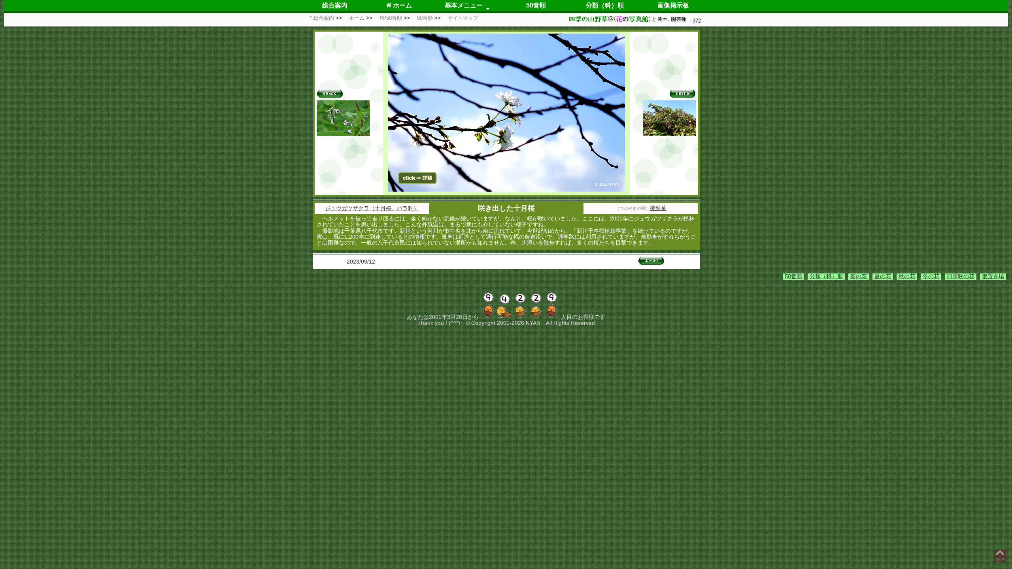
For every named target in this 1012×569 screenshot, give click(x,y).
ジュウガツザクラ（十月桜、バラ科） (372, 208)
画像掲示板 (673, 5)
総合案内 (334, 5)
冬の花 (931, 276)
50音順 (536, 5)
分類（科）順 (605, 5)
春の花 (858, 276)
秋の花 (907, 276)
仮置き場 (993, 276)
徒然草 (658, 208)
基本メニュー (464, 5)
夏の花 (882, 276)
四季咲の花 (960, 276)
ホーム (401, 5)
